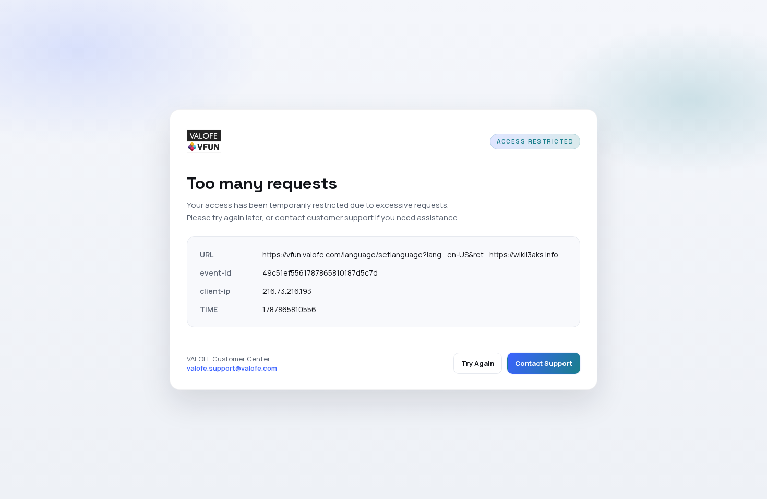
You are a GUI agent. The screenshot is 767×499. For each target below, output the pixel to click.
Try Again (477, 363)
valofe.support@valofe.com (232, 368)
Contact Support (543, 363)
